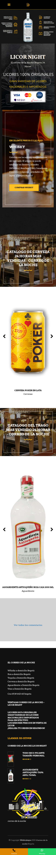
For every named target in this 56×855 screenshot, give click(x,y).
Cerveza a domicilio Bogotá (21, 681)
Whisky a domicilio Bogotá (21, 670)
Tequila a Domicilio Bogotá (21, 678)
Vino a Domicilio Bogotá (19, 689)
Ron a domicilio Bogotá (19, 674)
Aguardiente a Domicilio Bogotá (23, 685)
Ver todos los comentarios (28, 625)
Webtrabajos (25, 840)
